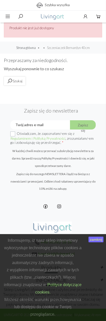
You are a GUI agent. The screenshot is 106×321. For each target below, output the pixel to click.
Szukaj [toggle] (20, 16)
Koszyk (98, 16)
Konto (85, 16)
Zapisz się (83, 126)
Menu (7, 16)
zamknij (96, 239)
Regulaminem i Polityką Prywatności (37, 138)
